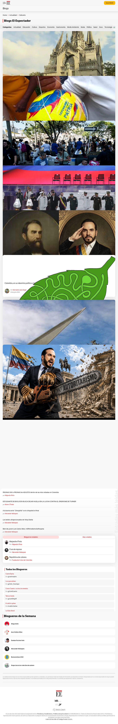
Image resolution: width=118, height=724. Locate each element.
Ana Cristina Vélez (16, 632)
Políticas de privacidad (60, 714)
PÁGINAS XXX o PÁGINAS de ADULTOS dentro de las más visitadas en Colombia (31, 492)
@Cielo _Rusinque (13, 584)
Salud (95, 27)
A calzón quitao (11, 603)
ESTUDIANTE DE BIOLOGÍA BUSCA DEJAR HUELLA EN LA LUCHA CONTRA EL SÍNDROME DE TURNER (39, 501)
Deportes (42, 27)
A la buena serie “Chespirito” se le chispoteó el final (21, 511)
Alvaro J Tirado (9, 504)
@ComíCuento (12, 591)
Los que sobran (11, 581)
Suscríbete (109, 3)
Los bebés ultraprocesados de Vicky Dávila (18, 520)
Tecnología (108, 27)
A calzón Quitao (12, 606)
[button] (115, 27)
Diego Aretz (15, 624)
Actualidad (13, 15)
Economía (50, 27)
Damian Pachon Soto (17, 640)
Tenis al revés (10, 596)
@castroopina (12, 576)
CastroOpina (10, 574)
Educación (26, 27)
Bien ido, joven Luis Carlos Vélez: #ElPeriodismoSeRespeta (23, 529)
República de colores (18, 557)
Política (89, 27)
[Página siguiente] (68, 390)
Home (5, 15)
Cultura (34, 27)
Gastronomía (60, 27)
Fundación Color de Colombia (22, 560)
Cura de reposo (15, 549)
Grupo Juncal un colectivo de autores (22, 665)
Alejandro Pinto (9, 495)
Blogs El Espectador (17, 21)
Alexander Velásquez (11, 513)
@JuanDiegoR (12, 599)
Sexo (101, 27)
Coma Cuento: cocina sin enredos (17, 589)
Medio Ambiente (73, 27)
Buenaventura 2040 (17, 657)
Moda (83, 27)
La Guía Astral (10, 611)
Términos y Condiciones (44, 714)
